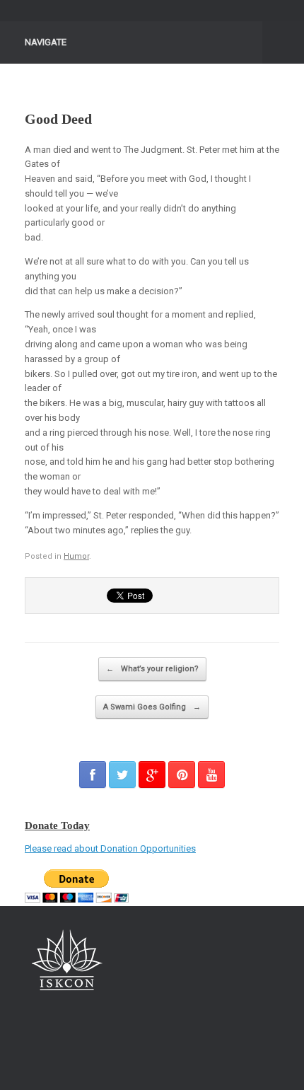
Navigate (45, 42)
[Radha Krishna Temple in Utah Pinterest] (181, 774)
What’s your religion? (152, 668)
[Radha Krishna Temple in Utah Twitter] (122, 774)
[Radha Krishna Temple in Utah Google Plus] (152, 774)
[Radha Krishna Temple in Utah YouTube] (211, 774)
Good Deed (58, 119)
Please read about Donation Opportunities (110, 848)
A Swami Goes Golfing (152, 707)
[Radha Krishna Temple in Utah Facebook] (92, 774)
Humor (76, 556)
